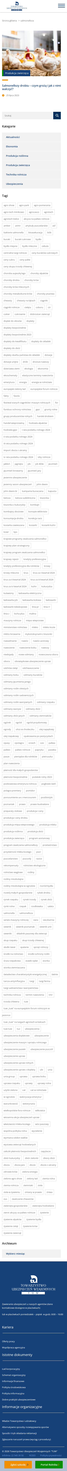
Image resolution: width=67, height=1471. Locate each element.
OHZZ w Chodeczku (25, 729)
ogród (19, 722)
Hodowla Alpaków (38, 423)
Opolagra (19, 742)
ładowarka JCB (11, 600)
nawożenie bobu (27, 647)
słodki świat (9, 947)
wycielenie (37, 1130)
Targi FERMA (44, 981)
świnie (55, 974)
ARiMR (18, 225)
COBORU (39, 307)
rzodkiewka (37, 906)
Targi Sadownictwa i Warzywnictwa (21, 987)
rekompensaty (11, 865)
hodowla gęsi (10, 429)
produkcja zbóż (35, 831)
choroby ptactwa (45, 293)
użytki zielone (11, 1090)
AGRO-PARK (24, 205)
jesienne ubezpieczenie (15, 477)
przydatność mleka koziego (17, 851)
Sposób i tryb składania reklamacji (19, 1433)
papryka (39, 749)
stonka (46, 960)
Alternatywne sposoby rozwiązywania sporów (25, 1427)
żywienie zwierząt (12, 1232)
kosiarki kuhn (48, 525)
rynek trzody (29, 899)
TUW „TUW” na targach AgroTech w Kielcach (25, 1021)
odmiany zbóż (33, 708)
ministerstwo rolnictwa (15, 627)
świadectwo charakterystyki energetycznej (25, 974)
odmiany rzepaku (46, 702)
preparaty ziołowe (13, 810)
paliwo (7, 749)
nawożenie (9, 647)
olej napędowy (46, 729)
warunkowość (11, 1103)
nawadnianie (10, 640)
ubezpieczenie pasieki (15, 1049)
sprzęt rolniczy (41, 947)
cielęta (27, 307)
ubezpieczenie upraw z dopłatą (19, 1069)
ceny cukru (9, 259)
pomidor (30, 790)
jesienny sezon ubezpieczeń (18, 484)
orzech (32, 742)
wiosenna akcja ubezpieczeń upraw (21, 1117)
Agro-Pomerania (42, 205)
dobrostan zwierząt (40, 314)
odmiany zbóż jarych (14, 715)
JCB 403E (39, 463)
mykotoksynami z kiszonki (38, 634)
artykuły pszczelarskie (36, 225)
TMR (51, 994)
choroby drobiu (12, 280)
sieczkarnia (48, 919)
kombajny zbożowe (14, 511)
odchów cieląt (11, 668)
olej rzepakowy (11, 736)
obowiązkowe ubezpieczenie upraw (33, 661)
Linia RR (47, 606)
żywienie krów (30, 1226)
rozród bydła (46, 885)
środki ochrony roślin (39, 953)
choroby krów (31, 280)
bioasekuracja (35, 232)
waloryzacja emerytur (31, 1096)
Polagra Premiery (12, 790)
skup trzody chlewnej (33, 940)
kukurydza (46, 586)
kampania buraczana (32, 491)
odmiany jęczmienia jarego (17, 681)
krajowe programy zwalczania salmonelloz (25, 538)
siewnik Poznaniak (25, 926)
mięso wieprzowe (35, 620)
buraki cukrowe (23, 239)
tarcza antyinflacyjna (14, 981)
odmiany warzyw (12, 708)
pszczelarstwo (11, 858)
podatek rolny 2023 (42, 776)
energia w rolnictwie (42, 382)
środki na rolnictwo (13, 953)
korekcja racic (35, 518)
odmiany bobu (11, 674)
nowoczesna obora (48, 654)
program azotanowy (39, 838)
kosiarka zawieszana (14, 525)
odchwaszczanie (31, 668)
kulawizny (9, 593)
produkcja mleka (47, 824)
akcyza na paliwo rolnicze (36, 218)
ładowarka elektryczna (30, 593)
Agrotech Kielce (11, 218)
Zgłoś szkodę (18, 1464)
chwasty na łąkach (26, 300)
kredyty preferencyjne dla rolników (21, 565)
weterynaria (29, 1103)
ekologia (28, 368)
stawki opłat (31, 960)
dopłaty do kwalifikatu (15, 341)
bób (49, 232)
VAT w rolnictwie (38, 1090)
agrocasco (34, 212)
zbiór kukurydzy (12, 1158)
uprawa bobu (39, 1076)
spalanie (24, 947)
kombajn (34, 504)
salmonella (9, 913)
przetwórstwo (50, 845)
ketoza (7, 497)
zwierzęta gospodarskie (15, 1205)
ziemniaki (28, 1185)
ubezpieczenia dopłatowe (17, 1035)
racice (39, 858)
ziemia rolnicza (11, 1185)
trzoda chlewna (11, 1001)
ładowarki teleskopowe (15, 606)
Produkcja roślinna (17, 155)
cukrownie (20, 314)
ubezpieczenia (32, 1028)
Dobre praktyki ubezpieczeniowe (18, 1399)
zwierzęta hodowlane (43, 1205)
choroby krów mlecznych (16, 286)
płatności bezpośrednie (15, 776)
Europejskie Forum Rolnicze (44, 389)
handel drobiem (45, 416)
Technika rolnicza (16, 174)
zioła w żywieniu (12, 1192)
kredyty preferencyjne (35, 559)
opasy (7, 742)
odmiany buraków (33, 674)
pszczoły (27, 858)
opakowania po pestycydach (38, 736)
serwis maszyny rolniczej (16, 919)
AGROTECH (48, 212)
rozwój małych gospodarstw (18, 892)
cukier (7, 314)
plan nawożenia (12, 763)
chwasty (8, 300)
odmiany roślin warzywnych (18, 702)
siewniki (8, 933)
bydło (38, 239)
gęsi (38, 409)
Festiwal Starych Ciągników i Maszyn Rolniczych (27, 402)
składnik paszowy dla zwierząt (31, 933)
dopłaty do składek (41, 341)
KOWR (6, 531)
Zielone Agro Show (13, 1178)
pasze (6, 756)
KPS (15, 531)
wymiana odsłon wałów (15, 1137)
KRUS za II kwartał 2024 (15, 579)
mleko (35, 627)
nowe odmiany (26, 654)
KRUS (26, 572)
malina (32, 613)
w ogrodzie (9, 1096)
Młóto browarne (12, 634)
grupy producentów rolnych (18, 416)
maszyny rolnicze (12, 620)
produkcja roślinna (13, 831)
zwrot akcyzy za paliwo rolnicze (19, 1212)
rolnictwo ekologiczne (34, 865)
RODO (32, 1455)
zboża (7, 1164)
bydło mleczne (29, 246)
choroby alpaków (39, 273)
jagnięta (19, 463)
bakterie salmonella (14, 232)
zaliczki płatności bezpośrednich (20, 1151)
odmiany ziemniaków (40, 715)
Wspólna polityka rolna (15, 1130)
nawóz (24, 640)
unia (50, 1069)
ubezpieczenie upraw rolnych (18, 1062)
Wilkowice (40, 1110)
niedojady (9, 654)
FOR (56, 402)
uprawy (29, 1083)
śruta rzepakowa (12, 960)
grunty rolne (50, 409)
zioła (40, 1185)
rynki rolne (9, 906)
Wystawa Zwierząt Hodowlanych (20, 1144)
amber (7, 225)
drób (25, 361)
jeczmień (52, 463)
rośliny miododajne (13, 879)
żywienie (44, 1212)
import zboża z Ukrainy (15, 450)
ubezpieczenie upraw (14, 1056)
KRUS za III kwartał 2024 (42, 579)
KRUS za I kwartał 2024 (44, 572)
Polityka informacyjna (13, 1393)
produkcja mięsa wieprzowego (19, 824)
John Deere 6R (10, 491)
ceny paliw (25, 259)
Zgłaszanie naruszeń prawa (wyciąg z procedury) (26, 1439)
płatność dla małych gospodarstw (21, 770)
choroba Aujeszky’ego (15, 273)
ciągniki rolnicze (12, 307)
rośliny (30, 872)
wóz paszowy (42, 1124)
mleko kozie (49, 627)
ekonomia (43, 368)
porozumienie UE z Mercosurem (20, 797)
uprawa (23, 1076)
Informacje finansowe (13, 1381)
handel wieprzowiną (14, 423)
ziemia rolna (48, 1178)
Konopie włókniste (37, 511)
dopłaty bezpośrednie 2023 (17, 334)
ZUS (5, 1198)
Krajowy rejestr (11, 559)
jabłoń (7, 463)
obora (7, 661)
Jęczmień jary (34, 470)
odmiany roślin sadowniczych (19, 695)
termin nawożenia (35, 994)
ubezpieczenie (41, 1035)
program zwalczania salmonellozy (21, 845)
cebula (45, 246)
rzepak (22, 906)
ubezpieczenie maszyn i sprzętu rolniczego (25, 1042)
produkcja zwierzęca (14, 838)
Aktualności (13, 137)
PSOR (38, 851)
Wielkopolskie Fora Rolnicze (17, 1110)
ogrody (7, 729)
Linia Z (6, 613)
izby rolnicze (44, 457)
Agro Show (9, 205)
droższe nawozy (41, 361)
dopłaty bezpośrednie (15, 327)
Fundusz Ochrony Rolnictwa (17, 409)
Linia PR (35, 606)
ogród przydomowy (37, 722)
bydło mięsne (10, 246)
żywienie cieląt (11, 1226)
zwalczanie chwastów (23, 1198)
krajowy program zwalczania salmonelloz (24, 552)
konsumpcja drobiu (14, 518)
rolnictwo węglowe (13, 872)
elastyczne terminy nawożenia (37, 375)
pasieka (52, 749)
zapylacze (46, 1151)
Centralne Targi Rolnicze (15, 252)
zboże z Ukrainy (48, 1164)
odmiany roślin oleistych (16, 688)
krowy (47, 565)
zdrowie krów (10, 1171)
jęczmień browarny (13, 470)
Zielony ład (32, 1178)
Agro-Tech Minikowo (14, 212)
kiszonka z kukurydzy (14, 504)
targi (32, 981)
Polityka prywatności (51, 1455)
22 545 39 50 (17, 1455)
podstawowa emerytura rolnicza (20, 783)
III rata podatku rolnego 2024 (18, 443)
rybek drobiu (43, 892)
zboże (33, 1164)
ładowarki (51, 600)
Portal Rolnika (49, 1464)
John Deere (42, 484)
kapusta (52, 491)
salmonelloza (26, 913)
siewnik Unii (45, 926)
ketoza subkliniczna (25, 497)
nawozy (45, 647)
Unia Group (9, 1076)
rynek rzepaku (11, 899)
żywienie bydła (33, 1219)
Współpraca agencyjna (13, 1347)
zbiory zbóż (49, 1158)
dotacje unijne (11, 361)
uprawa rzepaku (12, 1083)
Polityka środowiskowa (14, 1387)
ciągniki (44, 300)
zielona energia (29, 1171)
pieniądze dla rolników (25, 756)
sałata (51, 906)
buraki (7, 239)
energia (23, 382)
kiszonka (44, 497)
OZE (42, 742)
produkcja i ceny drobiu (16, 817)
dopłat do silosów (13, 320)
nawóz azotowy (41, 640)
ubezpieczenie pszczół (41, 1049)
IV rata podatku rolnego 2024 (18, 457)
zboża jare (19, 1164)
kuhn (34, 586)
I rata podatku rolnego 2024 (36, 429)
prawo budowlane (39, 804)
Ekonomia (12, 146)
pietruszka (47, 756)
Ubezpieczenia (14, 183)
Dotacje (48, 354)
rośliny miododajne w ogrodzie (19, 885)
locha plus (19, 613)
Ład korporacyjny (11, 1368)
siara (35, 919)
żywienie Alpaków (12, 1219)
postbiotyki (47, 797)
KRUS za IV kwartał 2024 (15, 586)
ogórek (7, 722)
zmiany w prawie (33, 1192)
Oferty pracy (8, 1341)
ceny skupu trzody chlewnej (18, 266)
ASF (53, 225)
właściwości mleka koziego (17, 1124)
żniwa (49, 1192)
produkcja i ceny (35, 810)
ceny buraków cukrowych (45, 252)
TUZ (18, 1028)
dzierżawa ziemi (12, 368)
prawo (22, 804)
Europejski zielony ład (15, 389)
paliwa (52, 742)
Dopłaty (30, 320)
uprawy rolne (44, 1083)
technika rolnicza (12, 994)
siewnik (7, 926)
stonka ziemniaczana (14, 967)
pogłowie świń (48, 783)
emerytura (9, 382)
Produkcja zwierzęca (18, 165)
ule (41, 1069)
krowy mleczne (11, 572)
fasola (17, 395)
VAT (24, 1090)
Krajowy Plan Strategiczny (17, 545)
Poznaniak (9, 804)
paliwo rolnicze (22, 749)
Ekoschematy (10, 375)
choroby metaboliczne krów (18, 293)
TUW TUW (8, 1028)
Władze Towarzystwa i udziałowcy (19, 1421)
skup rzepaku (10, 940)
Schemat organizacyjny (14, 1375)
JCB (29, 463)
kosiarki (33, 525)
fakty (6, 395)
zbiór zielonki (31, 1158)
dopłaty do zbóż (12, 348)
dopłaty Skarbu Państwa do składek (22, 354)
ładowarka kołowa (32, 600)
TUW (26, 1001)
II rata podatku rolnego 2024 (18, 436)
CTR (49, 307)
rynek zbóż (46, 899)
